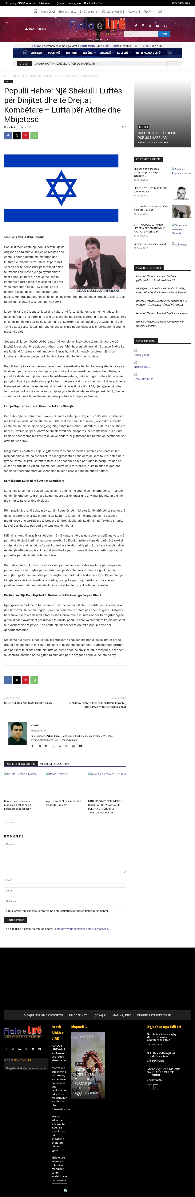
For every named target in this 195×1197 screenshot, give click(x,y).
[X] (150, 26)
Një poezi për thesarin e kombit (150, 244)
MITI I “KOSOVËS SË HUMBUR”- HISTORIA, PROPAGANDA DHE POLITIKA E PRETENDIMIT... (150, 228)
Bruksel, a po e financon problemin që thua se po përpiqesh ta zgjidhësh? (17, 805)
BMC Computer (143, 378)
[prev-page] (6, 820)
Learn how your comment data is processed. (81, 928)
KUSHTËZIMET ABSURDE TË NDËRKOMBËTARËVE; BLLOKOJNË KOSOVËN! (94, 1079)
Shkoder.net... (60, 1060)
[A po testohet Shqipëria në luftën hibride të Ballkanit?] (65, 785)
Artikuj (16, 76)
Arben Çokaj (141, 354)
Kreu (6, 76)
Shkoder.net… (142, 366)
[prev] (169, 63)
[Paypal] (47, 746)
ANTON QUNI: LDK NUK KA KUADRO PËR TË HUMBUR (163, 1072)
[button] (165, 26)
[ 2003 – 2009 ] (141, 45)
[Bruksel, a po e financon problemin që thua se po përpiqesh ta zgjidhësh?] (23, 785)
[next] (175, 63)
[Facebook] (136, 26)
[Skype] (54, 746)
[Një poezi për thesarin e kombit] (181, 249)
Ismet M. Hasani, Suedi (149, 276)
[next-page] (12, 820)
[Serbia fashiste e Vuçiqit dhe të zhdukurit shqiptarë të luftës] (186, 1036)
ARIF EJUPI (142, 288)
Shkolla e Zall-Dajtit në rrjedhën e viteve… (161, 1055)
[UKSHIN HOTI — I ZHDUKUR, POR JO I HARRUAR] (181, 193)
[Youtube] (157, 26)
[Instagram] (143, 26)
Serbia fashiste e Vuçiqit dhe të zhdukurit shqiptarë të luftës (162, 1037)
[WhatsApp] (34, 135)
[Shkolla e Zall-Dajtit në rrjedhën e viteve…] (186, 1055)
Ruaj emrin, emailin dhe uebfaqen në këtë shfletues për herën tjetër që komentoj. (58, 910)
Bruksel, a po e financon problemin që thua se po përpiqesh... (146, 172)
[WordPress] (75, 746)
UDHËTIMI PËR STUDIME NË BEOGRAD (28, 703)
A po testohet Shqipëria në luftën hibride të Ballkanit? (68, 63)
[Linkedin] (19, 1049)
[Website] (68, 746)
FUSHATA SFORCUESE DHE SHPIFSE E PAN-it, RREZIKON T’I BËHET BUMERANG (97, 705)
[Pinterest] (25, 135)
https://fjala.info (39, 730)
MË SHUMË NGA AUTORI (54, 764)
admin (12, 126)
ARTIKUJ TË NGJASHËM (20, 764)
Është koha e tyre (177, 313)
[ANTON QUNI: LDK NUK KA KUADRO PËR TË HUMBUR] (186, 1071)
